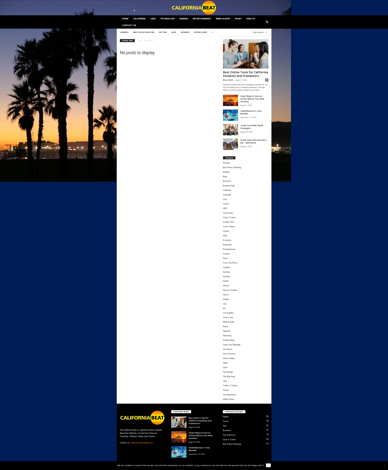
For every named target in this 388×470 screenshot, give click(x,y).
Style (225, 367)
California (139, 18)
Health (250, 18)
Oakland (226, 331)
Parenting (227, 335)
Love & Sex (228, 317)
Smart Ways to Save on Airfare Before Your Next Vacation (252, 99)
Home (125, 18)
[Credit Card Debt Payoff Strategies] (230, 129)
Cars (153, 18)
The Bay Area (229, 376)
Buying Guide (200, 32)
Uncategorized (229, 395)
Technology (167, 18)
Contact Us (129, 25)
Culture (226, 231)
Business (185, 32)
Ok (268, 465)
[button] (267, 22)
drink (225, 235)
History (226, 285)
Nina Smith (228, 80)
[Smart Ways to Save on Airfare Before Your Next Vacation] (230, 100)
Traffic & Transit (230, 385)
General (226, 276)
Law (224, 304)
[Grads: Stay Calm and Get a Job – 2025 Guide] (230, 144)
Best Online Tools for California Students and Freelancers (245, 74)
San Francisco (229, 354)
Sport (238, 18)
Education (227, 245)
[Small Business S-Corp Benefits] (230, 115)
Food (225, 258)
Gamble (226, 267)
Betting (163, 32)
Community (228, 213)
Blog (174, 32)
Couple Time (228, 222)
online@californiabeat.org (141, 443)
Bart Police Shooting (143, 32)
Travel (225, 390)
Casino (226, 204)
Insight (226, 299)
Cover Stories (229, 226)
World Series (228, 399)
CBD (225, 208)
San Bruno (227, 349)
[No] (384, 465)
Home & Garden (230, 290)
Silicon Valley (229, 358)
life (224, 308)
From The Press (230, 263)
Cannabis (227, 195)
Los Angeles (228, 313)
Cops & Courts (229, 217)
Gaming (183, 18)
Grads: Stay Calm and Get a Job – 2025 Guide (253, 141)
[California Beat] (194, 7)
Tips (225, 381)
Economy (227, 240)
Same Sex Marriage (231, 345)
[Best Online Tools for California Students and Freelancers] (245, 54)
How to (226, 295)
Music (225, 326)
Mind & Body (223, 18)
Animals (124, 32)
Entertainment (202, 18)
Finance (226, 254)
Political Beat (229, 340)
